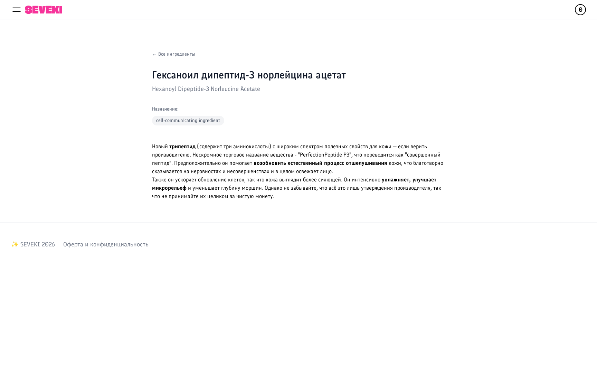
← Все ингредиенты (173, 54)
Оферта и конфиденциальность (106, 244)
